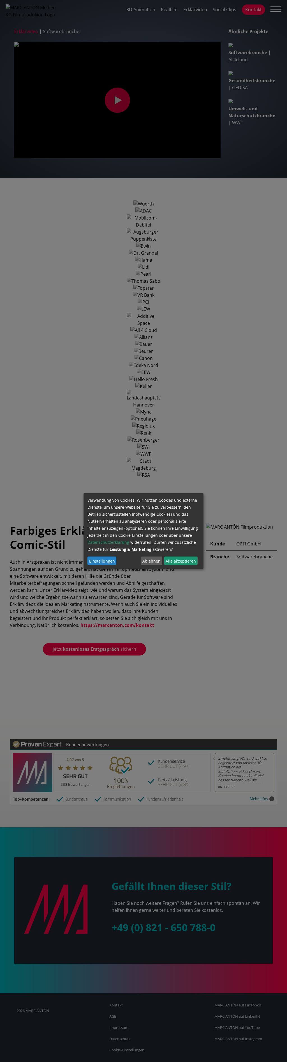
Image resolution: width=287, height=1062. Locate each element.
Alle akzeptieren (181, 560)
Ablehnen (151, 560)
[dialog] (143, 531)
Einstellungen (102, 560)
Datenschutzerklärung (108, 542)
